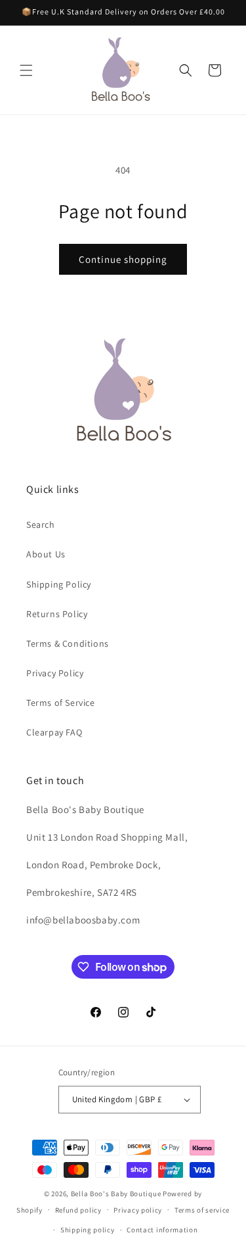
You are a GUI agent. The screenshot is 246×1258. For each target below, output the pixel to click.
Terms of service (202, 1210)
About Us (46, 554)
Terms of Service (60, 703)
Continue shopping (123, 259)
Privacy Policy (54, 673)
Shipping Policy (58, 584)
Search (40, 524)
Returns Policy (56, 614)
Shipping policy (87, 1229)
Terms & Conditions (67, 643)
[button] (26, 70)
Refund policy (78, 1210)
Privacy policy (137, 1210)
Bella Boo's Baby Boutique (116, 1193)
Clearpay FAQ (54, 732)
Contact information (162, 1229)
